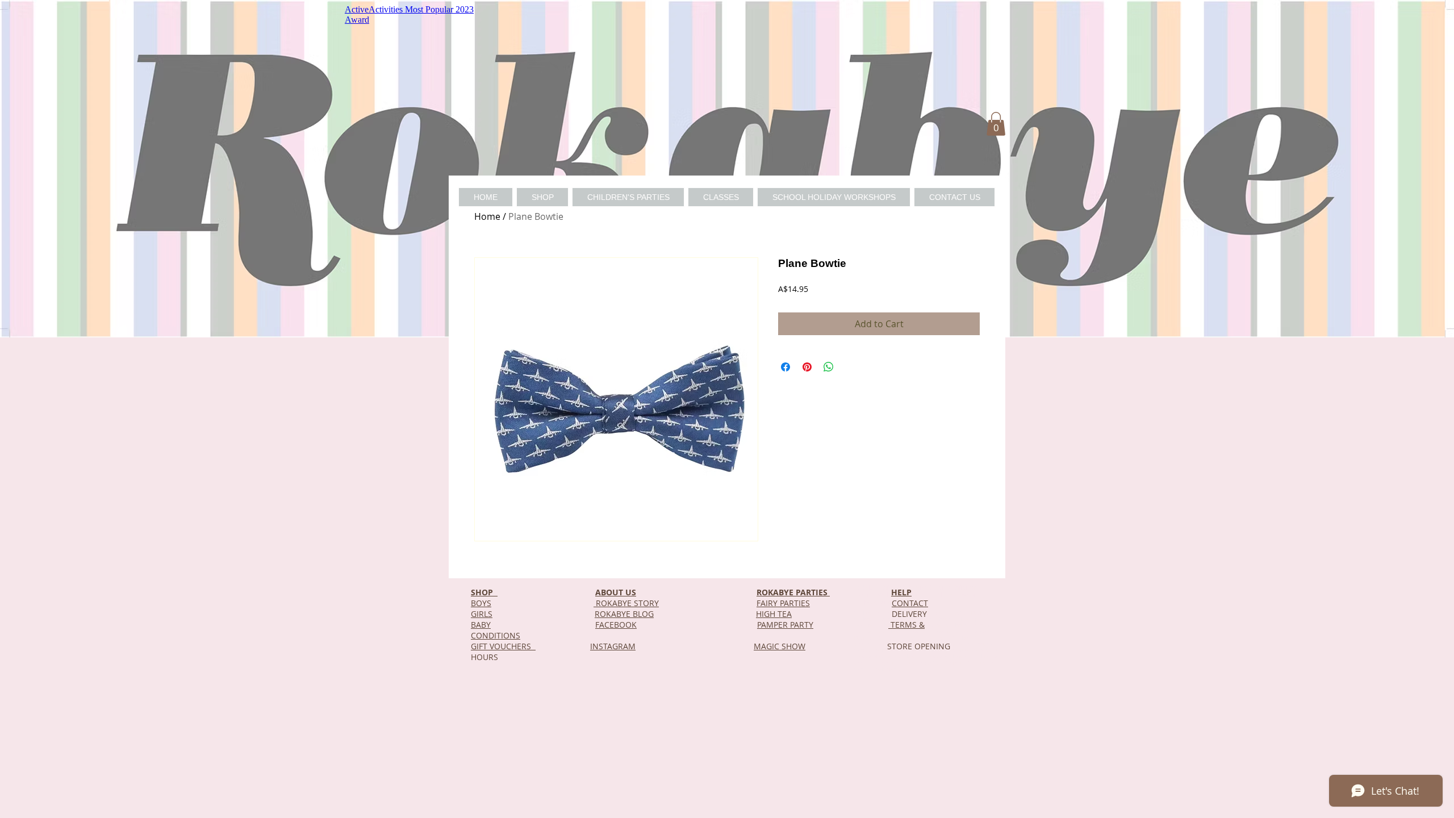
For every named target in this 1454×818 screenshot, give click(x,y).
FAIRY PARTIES (783, 603)
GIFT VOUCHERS (503, 646)
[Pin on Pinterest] (807, 367)
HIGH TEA (774, 613)
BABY (481, 624)
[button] (996, 124)
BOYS (481, 603)
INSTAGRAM (613, 646)
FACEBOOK (616, 624)
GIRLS (481, 613)
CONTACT (910, 603)
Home (487, 216)
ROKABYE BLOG (624, 613)
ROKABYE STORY (626, 603)
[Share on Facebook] (785, 367)
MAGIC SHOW (779, 646)
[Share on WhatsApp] (828, 367)
